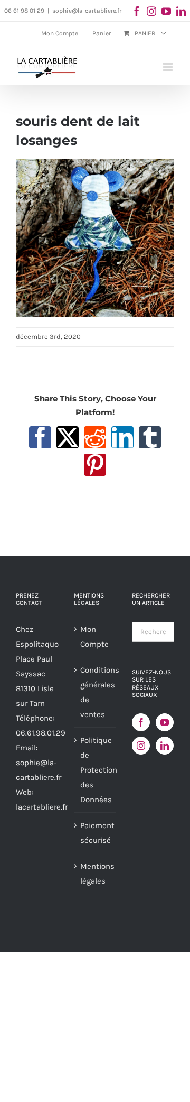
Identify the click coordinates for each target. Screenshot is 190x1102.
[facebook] (136, 11)
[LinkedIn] (165, 746)
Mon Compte (94, 637)
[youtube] (166, 11)
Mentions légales (95, 873)
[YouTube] (165, 722)
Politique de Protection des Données (95, 770)
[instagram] (151, 11)
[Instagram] (141, 746)
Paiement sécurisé (95, 833)
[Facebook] (141, 722)
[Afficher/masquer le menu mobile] (168, 66)
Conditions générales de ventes (95, 692)
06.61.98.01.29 (40, 733)
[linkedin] (181, 11)
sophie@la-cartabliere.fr (86, 10)
